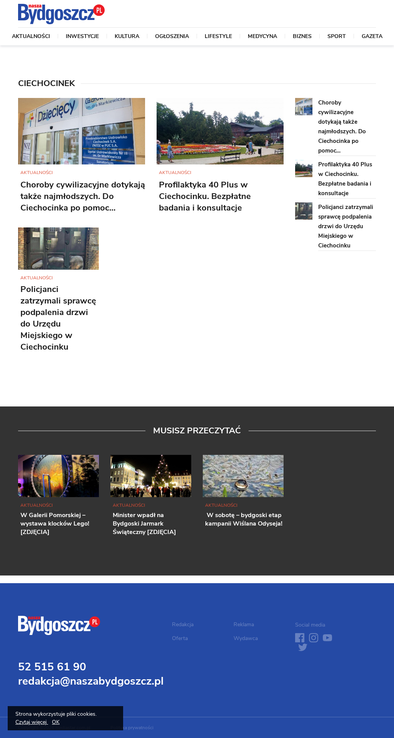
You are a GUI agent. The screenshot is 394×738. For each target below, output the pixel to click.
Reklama (244, 624)
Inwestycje (82, 37)
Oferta (180, 638)
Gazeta (372, 37)
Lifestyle (218, 37)
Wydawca (246, 638)
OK (56, 722)
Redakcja (183, 624)
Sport (336, 37)
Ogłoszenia (172, 37)
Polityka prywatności (132, 728)
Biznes (302, 37)
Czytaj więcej (31, 722)
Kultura (127, 37)
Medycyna (262, 37)
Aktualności (31, 37)
